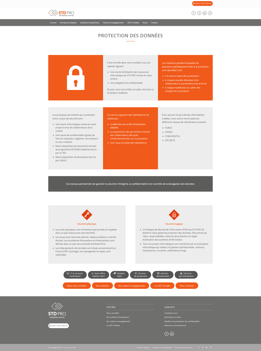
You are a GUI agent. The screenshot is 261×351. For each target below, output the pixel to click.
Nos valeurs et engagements (118, 321)
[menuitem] (53, 22)
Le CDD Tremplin (113, 325)
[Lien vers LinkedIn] (205, 13)
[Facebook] (166, 334)
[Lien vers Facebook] (194, 13)
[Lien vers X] (199, 13)
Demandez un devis (172, 317)
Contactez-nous (171, 313)
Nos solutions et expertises (117, 317)
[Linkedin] (172, 334)
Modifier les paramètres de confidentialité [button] (181, 321)
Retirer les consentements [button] (175, 325)
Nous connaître (112, 313)
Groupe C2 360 (70, 348)
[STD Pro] (61, 13)
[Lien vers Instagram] (210, 13)
